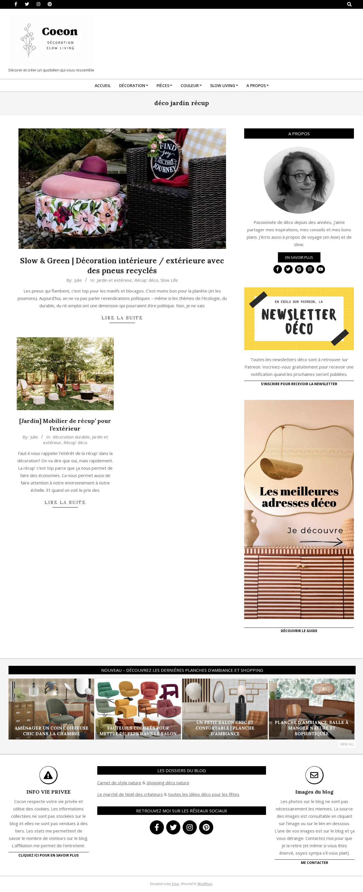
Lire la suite (122, 318)
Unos (175, 883)
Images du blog (314, 792)
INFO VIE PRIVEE (48, 792)
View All (347, 744)
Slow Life (169, 280)
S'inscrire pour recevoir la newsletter (299, 384)
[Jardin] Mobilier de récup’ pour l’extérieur (65, 424)
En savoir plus (299, 257)
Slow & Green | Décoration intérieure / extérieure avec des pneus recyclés (122, 265)
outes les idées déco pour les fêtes (204, 794)
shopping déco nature (168, 782)
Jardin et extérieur (114, 280)
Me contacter (314, 862)
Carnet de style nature (119, 782)
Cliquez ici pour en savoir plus (48, 855)
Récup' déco (146, 280)
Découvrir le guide (299, 630)
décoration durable (71, 437)
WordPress (204, 883)
